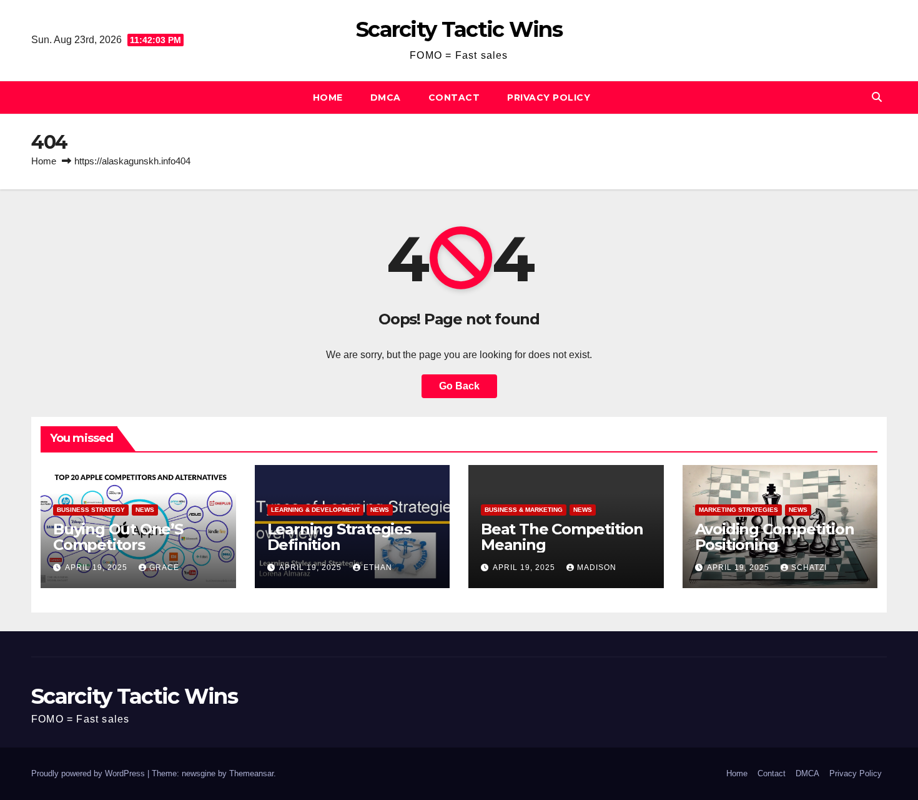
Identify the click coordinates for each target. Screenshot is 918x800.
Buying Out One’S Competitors (118, 537)
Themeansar (251, 773)
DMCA (385, 97)
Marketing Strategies (738, 509)
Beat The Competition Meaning (562, 537)
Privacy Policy (548, 97)
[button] (877, 97)
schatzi (809, 567)
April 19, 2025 (97, 567)
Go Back (459, 386)
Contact (454, 97)
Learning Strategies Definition (339, 537)
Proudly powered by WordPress (89, 773)
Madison (596, 567)
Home (328, 97)
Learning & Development (315, 509)
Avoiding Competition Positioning (774, 537)
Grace (164, 567)
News (145, 509)
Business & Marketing (524, 509)
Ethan (377, 567)
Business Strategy (91, 509)
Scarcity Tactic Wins (459, 29)
